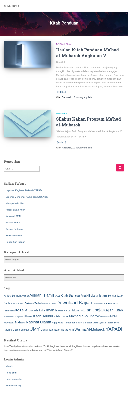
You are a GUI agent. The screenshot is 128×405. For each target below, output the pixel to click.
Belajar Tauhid (17, 303)
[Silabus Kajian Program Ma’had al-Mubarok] (27, 123)
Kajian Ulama (23, 316)
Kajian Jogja (91, 310)
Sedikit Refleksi (14, 235)
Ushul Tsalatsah (50, 329)
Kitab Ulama (61, 316)
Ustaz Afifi (67, 329)
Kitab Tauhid (43, 316)
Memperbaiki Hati (15, 203)
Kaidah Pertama (14, 229)
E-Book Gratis (112, 303)
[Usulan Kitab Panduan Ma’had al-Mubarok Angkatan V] (27, 54)
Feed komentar (14, 379)
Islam (59, 310)
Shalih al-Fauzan (84, 322)
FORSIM (21, 310)
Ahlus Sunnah (12, 295)
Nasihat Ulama (38, 322)
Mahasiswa (105, 317)
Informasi (61, 113)
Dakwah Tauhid (33, 303)
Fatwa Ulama (9, 311)
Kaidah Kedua (13, 222)
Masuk (9, 366)
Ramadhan (70, 322)
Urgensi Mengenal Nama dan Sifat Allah (27, 196)
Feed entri (11, 372)
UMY (35, 329)
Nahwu (20, 322)
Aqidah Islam (41, 295)
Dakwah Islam (64, 44)
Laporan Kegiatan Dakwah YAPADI (24, 190)
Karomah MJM (13, 216)
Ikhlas (42, 310)
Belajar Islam (97, 295)
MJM (113, 316)
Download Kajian (74, 302)
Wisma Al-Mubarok (89, 329)
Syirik (116, 322)
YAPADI (114, 329)
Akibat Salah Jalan (15, 209)
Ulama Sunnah (21, 329)
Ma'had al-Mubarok (84, 316)
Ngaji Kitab (57, 322)
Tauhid (8, 329)
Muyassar (9, 322)
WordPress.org (14, 385)
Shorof (95, 323)
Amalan (25, 296)
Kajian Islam (71, 310)
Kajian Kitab (113, 310)
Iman (50, 310)
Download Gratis (49, 304)
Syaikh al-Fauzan (106, 323)
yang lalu (82, 97)
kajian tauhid (9, 317)
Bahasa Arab (78, 295)
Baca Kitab (60, 295)
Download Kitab (99, 304)
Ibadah (33, 310)
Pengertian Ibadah (15, 242)
